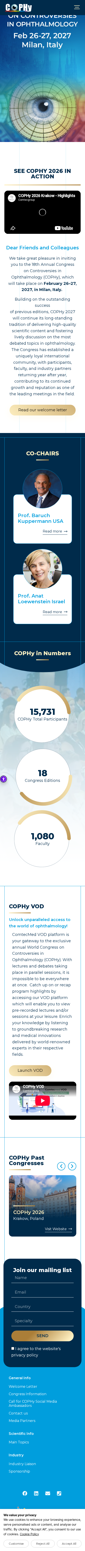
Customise (16, 1543)
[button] (77, 7)
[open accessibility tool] (3, 779)
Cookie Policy (29, 1534)
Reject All (42, 1543)
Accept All (69, 1543)
